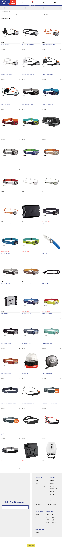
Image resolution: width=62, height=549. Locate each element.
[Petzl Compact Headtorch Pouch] (51, 361)
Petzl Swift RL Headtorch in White (6, 74)
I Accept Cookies (31, 545)
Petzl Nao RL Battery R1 (45, 134)
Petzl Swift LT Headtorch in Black (6, 223)
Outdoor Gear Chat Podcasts (51, 504)
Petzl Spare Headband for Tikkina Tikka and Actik (49, 403)
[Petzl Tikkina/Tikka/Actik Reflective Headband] (10, 450)
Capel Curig (37, 517)
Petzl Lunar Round (38, 504)
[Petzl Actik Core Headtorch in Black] (31, 92)
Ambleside (37, 514)
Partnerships (52, 483)
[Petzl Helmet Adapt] (31, 450)
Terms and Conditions (39, 485)
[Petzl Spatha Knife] (51, 241)
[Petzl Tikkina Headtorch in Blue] (31, 331)
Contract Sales (52, 485)
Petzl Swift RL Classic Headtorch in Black (28, 44)
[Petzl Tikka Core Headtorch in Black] (10, 151)
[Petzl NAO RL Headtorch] (10, 32)
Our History (52, 480)
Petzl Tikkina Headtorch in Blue (26, 343)
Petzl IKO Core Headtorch (5, 104)
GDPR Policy (52, 494)
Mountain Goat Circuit (39, 506)
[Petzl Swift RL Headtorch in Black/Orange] (51, 32)
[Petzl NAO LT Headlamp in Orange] (51, 62)
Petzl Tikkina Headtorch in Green (47, 343)
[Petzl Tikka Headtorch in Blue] (31, 301)
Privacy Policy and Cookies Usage (40, 486)
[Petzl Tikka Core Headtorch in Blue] (31, 151)
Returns (36, 483)
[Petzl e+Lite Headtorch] (51, 271)
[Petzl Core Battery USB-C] (10, 301)
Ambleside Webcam (53, 488)
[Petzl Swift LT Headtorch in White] (31, 181)
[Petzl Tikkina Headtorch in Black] (10, 331)
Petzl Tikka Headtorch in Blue (26, 313)
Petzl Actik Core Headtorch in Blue (47, 104)
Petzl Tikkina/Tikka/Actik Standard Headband (8, 403)
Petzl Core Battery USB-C (5, 313)
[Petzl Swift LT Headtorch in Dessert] (51, 181)
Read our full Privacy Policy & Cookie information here (31, 542)
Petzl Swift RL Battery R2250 (26, 223)
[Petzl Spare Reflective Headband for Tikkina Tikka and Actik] (10, 420)
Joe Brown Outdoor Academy (51, 506)
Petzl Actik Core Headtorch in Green (27, 134)
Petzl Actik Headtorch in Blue (6, 253)
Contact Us (37, 532)
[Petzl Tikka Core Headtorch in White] (10, 181)
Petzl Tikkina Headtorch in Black (6, 343)
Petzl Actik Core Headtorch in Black (27, 104)
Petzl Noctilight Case (25, 373)
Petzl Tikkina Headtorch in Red (6, 373)
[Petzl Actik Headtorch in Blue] (10, 241)
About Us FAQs (52, 493)
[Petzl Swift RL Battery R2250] (31, 211)
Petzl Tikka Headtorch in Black (6, 283)
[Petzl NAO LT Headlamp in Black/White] (31, 62)
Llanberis (36, 516)
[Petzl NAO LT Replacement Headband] (31, 390)
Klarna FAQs (52, 491)
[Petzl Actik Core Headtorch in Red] (10, 121)
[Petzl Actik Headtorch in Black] (51, 211)
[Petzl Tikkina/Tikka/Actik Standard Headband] (10, 390)
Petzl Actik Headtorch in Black (47, 223)
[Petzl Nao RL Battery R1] (51, 121)
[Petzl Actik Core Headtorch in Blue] (51, 92)
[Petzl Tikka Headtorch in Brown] (31, 271)
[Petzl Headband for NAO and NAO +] (51, 420)
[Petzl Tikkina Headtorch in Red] (10, 361)
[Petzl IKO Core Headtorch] (10, 92)
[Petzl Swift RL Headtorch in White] (10, 62)
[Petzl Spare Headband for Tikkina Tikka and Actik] (51, 390)
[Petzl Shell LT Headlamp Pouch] (51, 450)
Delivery (36, 480)
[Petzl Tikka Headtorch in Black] (10, 271)
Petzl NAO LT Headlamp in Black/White (28, 74)
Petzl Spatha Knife (45, 253)
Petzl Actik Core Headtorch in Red (6, 134)
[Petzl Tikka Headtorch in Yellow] (51, 301)
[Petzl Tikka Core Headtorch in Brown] (51, 151)
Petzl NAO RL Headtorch (5, 44)
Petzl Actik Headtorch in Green (26, 253)
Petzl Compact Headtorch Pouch (47, 373)
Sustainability (52, 486)
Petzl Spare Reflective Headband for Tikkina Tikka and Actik (9, 434)
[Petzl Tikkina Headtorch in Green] (51, 331)
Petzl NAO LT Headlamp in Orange (47, 74)
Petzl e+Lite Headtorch (45, 283)
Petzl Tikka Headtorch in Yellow (47, 313)
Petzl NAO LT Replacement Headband (28, 403)
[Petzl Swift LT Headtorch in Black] (10, 211)
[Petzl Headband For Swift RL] (31, 420)
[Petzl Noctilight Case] (31, 361)
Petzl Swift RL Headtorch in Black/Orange (48, 44)
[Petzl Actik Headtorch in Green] (31, 241)
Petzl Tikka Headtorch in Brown (26, 283)
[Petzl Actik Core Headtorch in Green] (31, 121)
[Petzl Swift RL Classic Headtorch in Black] (31, 32)
